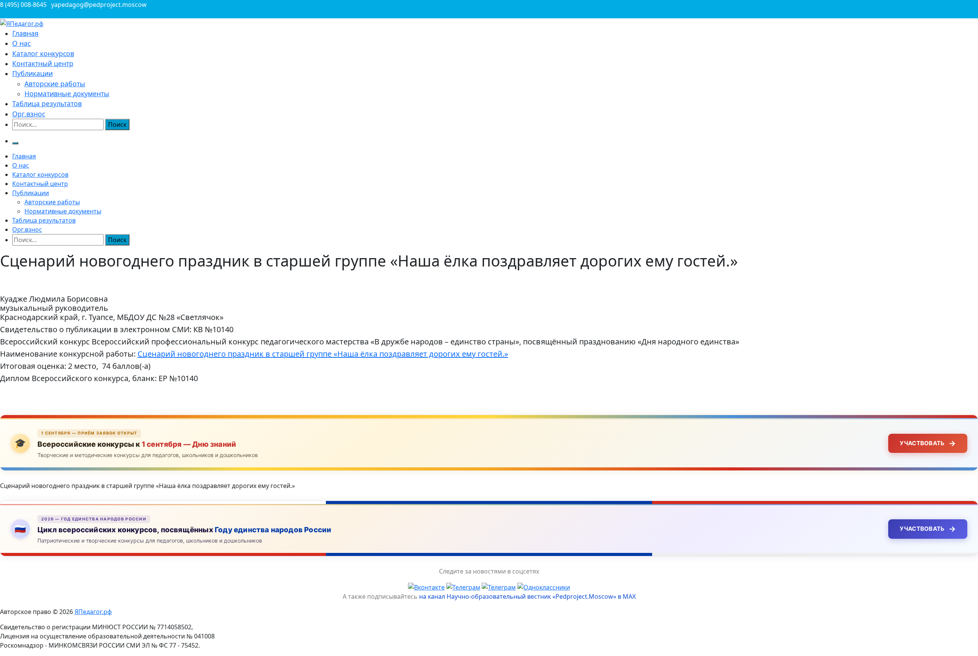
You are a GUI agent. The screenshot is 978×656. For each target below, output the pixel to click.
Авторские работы (54, 83)
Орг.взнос (28, 113)
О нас (21, 43)
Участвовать (928, 443)
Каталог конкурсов (43, 53)
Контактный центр (42, 63)
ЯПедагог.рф (93, 612)
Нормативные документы (66, 93)
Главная (25, 33)
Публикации (32, 73)
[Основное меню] (15, 143)
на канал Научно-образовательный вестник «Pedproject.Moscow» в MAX (527, 596)
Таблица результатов (47, 103)
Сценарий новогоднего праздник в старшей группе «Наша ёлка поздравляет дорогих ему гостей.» (323, 354)
